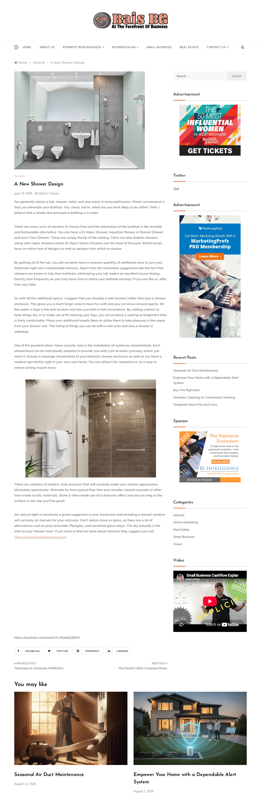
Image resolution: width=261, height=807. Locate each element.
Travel (177, 544)
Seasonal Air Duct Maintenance (195, 370)
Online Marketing (185, 522)
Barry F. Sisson (49, 193)
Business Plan (123, 47)
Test (176, 188)
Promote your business (82, 47)
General (19, 176)
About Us (47, 47)
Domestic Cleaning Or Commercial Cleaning (204, 397)
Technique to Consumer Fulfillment (38, 668)
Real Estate (189, 47)
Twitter (62, 651)
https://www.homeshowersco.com (40, 537)
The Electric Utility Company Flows (142, 668)
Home (27, 47)
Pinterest (92, 651)
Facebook (32, 651)
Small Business (158, 47)
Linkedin (122, 651)
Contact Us (216, 47)
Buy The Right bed (186, 390)
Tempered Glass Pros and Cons (195, 404)
